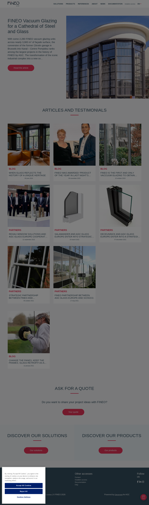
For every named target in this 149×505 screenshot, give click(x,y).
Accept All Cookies (23, 485)
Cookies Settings (23, 497)
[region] (24, 485)
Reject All (24, 491)
